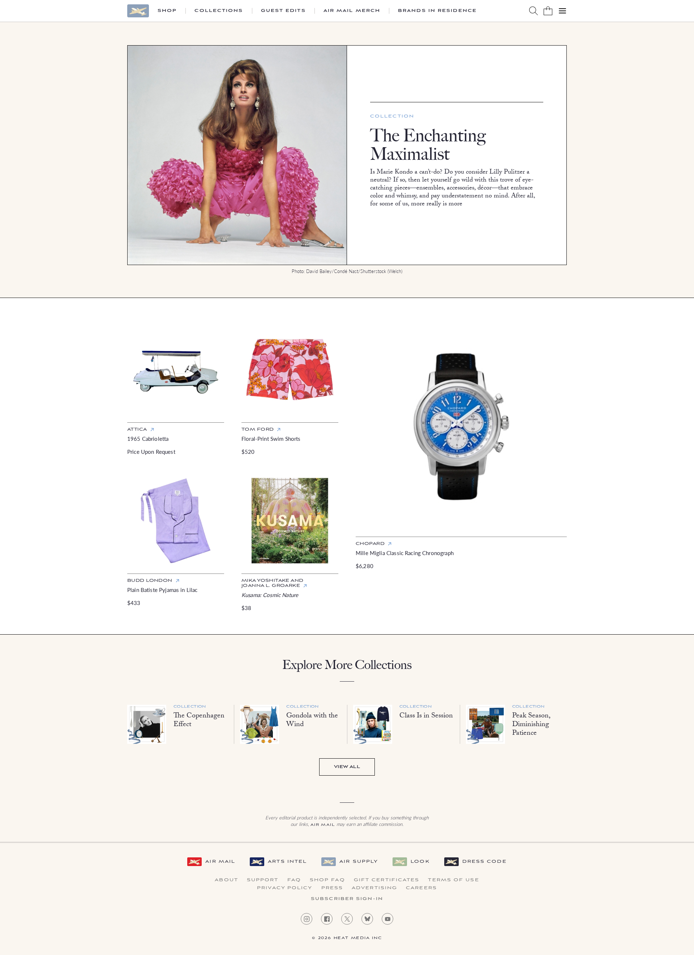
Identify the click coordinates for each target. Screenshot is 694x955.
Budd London (149, 580)
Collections (218, 10)
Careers (421, 888)
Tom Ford (257, 429)
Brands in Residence (437, 10)
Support (263, 880)
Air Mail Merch (352, 10)
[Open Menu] (562, 11)
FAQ (294, 880)
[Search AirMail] (533, 11)
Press (332, 888)
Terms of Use (453, 880)
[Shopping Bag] (548, 11)
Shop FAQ (327, 880)
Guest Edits (283, 10)
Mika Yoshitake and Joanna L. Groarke (272, 583)
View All (347, 766)
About (226, 880)
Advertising (374, 888)
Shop (167, 10)
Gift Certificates (387, 880)
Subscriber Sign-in (347, 898)
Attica (137, 429)
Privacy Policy (284, 888)
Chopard (370, 543)
